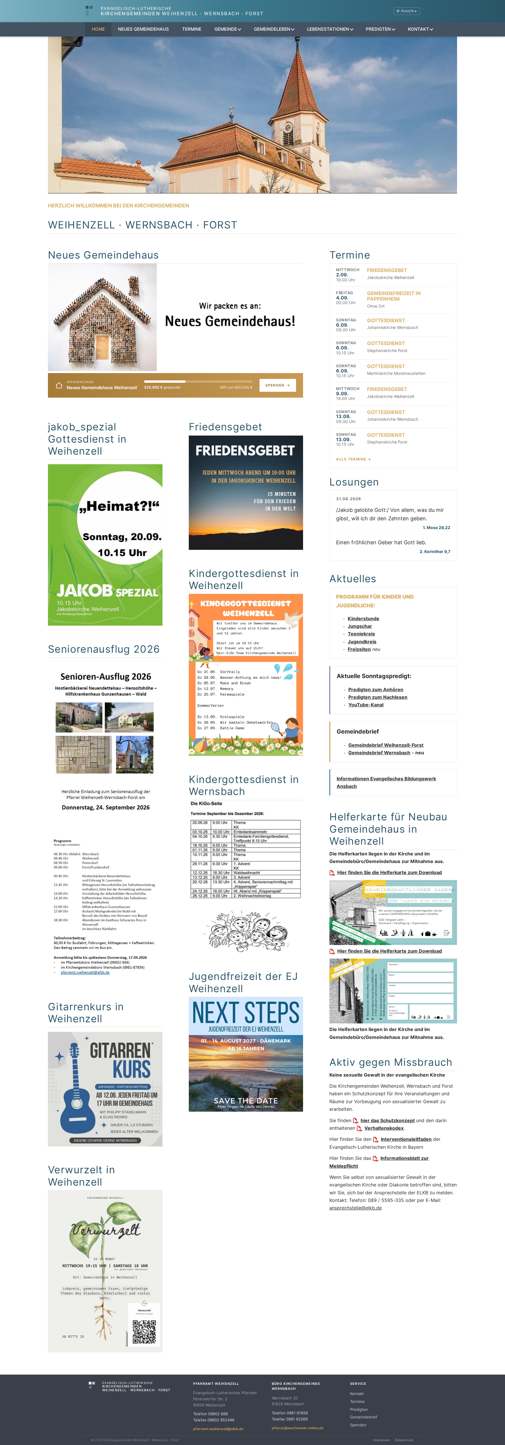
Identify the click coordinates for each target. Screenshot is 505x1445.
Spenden (277, 385)
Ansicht (406, 11)
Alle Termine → (353, 459)
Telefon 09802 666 (210, 1413)
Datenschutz (404, 1440)
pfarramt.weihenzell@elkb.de (218, 1429)
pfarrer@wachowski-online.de (298, 1428)
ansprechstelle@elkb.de (355, 1208)
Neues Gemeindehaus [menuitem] (143, 29)
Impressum (381, 1440)
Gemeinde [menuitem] (226, 29)
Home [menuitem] (98, 29)
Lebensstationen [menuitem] (328, 29)
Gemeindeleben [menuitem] (272, 29)
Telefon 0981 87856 (290, 1413)
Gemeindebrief (363, 1417)
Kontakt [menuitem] (418, 29)
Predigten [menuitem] (378, 29)
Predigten (359, 1409)
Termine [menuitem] (191, 29)
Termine (357, 1401)
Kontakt (357, 1393)
